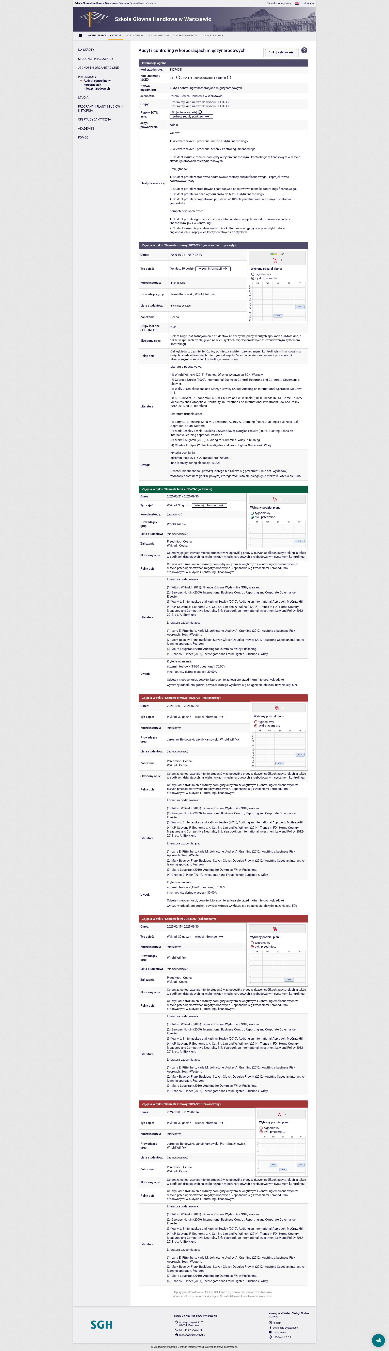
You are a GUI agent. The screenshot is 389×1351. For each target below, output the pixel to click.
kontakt (277, 1322)
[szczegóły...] (281, 260)
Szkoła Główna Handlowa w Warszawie (196, 96)
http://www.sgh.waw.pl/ (192, 1334)
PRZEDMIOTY (87, 77)
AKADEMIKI (86, 128)
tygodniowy (263, 274)
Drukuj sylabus (278, 52)
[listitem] (97, 36)
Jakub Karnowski (181, 294)
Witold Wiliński (205, 294)
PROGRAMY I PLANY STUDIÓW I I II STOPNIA (100, 108)
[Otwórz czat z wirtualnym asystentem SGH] (378, 1340)
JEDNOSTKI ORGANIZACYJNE (98, 68)
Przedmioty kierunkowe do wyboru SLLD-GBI (199, 102)
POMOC (83, 137)
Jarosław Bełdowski (180, 739)
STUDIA (83, 97)
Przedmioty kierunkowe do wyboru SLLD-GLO (200, 106)
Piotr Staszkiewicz (232, 1144)
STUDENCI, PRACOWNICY (95, 59)
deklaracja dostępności (285, 1327)
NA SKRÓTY (86, 50)
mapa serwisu (280, 1332)
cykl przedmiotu (266, 278)
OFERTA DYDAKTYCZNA (94, 119)
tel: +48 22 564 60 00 (191, 1330)
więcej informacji (210, 268)
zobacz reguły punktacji (188, 116)
